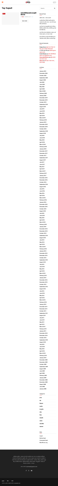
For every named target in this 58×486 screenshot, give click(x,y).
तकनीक (41, 406)
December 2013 (43, 253)
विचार (4, 13)
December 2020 (43, 73)
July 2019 (42, 108)
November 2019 (43, 100)
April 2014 (42, 244)
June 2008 (42, 386)
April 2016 (42, 195)
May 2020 (42, 86)
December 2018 (43, 124)
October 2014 (43, 233)
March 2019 (42, 117)
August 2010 (43, 342)
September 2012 (44, 286)
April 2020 (42, 89)
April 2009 (42, 373)
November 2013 (43, 255)
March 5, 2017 (28, 16)
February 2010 (43, 355)
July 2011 (42, 317)
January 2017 (43, 175)
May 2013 (42, 268)
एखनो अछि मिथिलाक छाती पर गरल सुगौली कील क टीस (28, 14)
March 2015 (42, 222)
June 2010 (42, 346)
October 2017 (43, 155)
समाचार (41, 420)
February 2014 (43, 248)
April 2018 (42, 142)
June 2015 (42, 215)
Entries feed (43, 438)
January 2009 (43, 377)
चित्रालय (41, 403)
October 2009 (43, 364)
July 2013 (42, 264)
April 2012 (42, 297)
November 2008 (43, 382)
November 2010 (43, 335)
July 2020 (42, 82)
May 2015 (42, 217)
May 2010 (42, 348)
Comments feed (44, 440)
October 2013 (43, 257)
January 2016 (43, 202)
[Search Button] (54, 8)
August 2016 (43, 186)
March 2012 (42, 300)
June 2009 (42, 371)
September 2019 (44, 104)
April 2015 (42, 220)
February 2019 (43, 120)
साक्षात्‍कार (41, 426)
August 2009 (43, 368)
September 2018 (44, 131)
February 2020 (43, 93)
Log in (41, 436)
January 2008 (43, 388)
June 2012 (42, 293)
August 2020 (43, 80)
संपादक (23, 16)
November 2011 (43, 308)
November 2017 (43, 153)
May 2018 (42, 140)
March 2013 (42, 273)
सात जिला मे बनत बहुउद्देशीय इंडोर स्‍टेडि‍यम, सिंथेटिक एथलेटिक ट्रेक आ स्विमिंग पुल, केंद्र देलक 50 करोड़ (48, 28)
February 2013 (43, 275)
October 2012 (43, 284)
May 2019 (42, 113)
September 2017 (44, 157)
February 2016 (43, 200)
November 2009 (43, 362)
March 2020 (42, 91)
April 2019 (42, 115)
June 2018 (42, 137)
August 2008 (43, 384)
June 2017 (42, 164)
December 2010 (43, 333)
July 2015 (42, 213)
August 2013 (43, 262)
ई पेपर (41, 397)
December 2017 (43, 151)
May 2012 (42, 295)
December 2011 (43, 306)
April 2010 (42, 351)
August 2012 (43, 288)
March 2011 (42, 326)
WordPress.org (43, 442)
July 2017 (42, 162)
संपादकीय (41, 417)
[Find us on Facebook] (26, 471)
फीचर (41, 412)
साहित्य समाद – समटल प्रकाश (45, 17)
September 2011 (44, 313)
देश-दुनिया (41, 409)
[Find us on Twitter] (28, 471)
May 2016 (42, 193)
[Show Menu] (2, 2)
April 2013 (42, 271)
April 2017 (42, 168)
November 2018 (43, 126)
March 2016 (42, 197)
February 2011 (43, 328)
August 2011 (43, 315)
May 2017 (42, 166)
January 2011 (43, 331)
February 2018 (43, 146)
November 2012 (43, 282)
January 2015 (43, 226)
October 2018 (43, 128)
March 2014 (42, 246)
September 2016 (44, 184)
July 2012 (42, 291)
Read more (25, 20)
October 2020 (43, 75)
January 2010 (43, 357)
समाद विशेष (42, 423)
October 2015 (43, 208)
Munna (41, 60)
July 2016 (42, 188)
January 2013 (43, 277)
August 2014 (43, 237)
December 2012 (43, 280)
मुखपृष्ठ (3, 480)
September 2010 (44, 340)
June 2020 (42, 84)
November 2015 (43, 206)
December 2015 (43, 204)
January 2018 (43, 149)
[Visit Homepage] (28, 2)
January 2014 (43, 251)
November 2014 (43, 231)
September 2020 (44, 77)
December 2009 (43, 360)
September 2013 (44, 260)
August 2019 (43, 106)
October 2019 (43, 102)
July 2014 (42, 240)
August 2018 (43, 133)
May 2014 (42, 242)
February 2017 (43, 173)
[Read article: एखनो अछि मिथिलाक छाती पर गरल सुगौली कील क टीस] (10, 18)
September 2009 (44, 366)
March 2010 (42, 353)
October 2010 (43, 337)
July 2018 (42, 135)
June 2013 (42, 266)
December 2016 (43, 177)
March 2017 (42, 171)
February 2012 (43, 302)
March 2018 (42, 144)
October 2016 (43, 182)
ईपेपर (8, 480)
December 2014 (43, 228)
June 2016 (42, 191)
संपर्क (12, 480)
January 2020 (43, 95)
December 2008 (43, 380)
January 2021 (43, 71)
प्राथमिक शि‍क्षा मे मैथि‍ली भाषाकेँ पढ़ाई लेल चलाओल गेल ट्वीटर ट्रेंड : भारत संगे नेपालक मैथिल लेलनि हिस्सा (48, 22)
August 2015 (43, 211)
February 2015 (43, 224)
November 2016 (43, 180)
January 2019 (43, 122)
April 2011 (42, 324)
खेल (40, 400)
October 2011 (43, 311)
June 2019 (42, 111)
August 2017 (43, 160)
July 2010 (42, 344)
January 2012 (43, 304)
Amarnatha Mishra (44, 57)
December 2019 (43, 97)
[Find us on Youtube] (31, 471)
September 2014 (44, 235)
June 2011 (42, 320)
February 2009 (43, 375)
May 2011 (42, 322)
